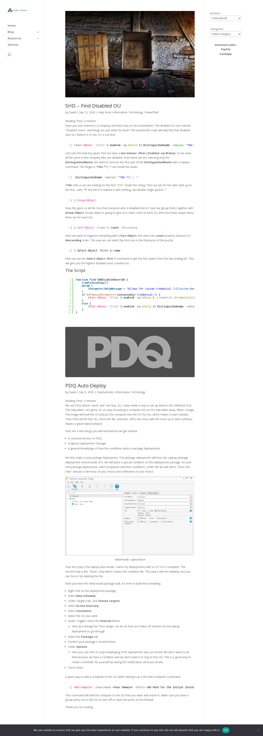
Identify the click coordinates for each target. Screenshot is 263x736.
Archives (215, 13)
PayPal (225, 49)
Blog (11, 32)
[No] (258, 730)
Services (13, 44)
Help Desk (104, 112)
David (72, 112)
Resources (14, 38)
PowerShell (151, 112)
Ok (226, 730)
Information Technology (128, 112)
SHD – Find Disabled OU (93, 105)
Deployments (105, 392)
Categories (217, 29)
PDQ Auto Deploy (85, 385)
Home (12, 25)
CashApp (225, 54)
